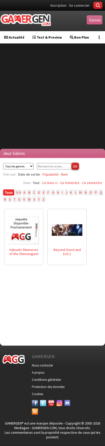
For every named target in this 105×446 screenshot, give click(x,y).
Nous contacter (42, 365)
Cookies (37, 394)
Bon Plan (81, 37)
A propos (38, 372)
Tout (36, 182)
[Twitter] (43, 403)
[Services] (35, 411)
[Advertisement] (52, 96)
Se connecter (79, 5)
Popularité (50, 174)
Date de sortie (29, 174)
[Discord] (67, 403)
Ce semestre (92, 182)
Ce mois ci (50, 182)
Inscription (58, 5)
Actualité (16, 37)
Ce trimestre (70, 182)
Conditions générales (46, 380)
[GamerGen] (25, 20)
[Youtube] (51, 403)
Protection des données (48, 387)
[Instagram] (59, 403)
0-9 (18, 192)
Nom (64, 174)
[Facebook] (35, 403)
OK (75, 166)
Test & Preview (49, 37)
